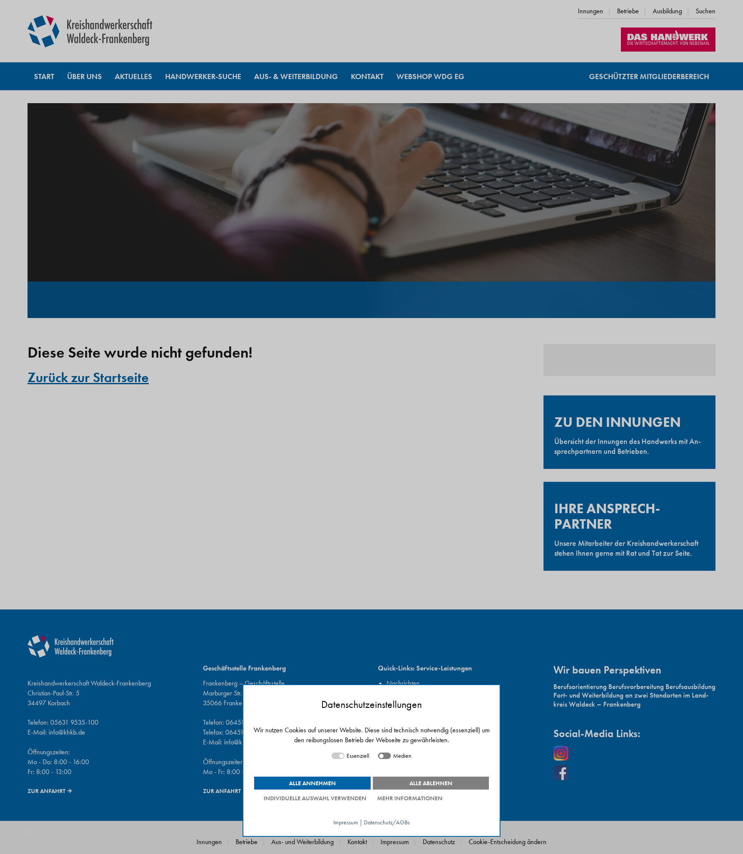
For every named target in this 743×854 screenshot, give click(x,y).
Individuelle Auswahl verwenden (315, 798)
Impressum (345, 822)
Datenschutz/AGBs (387, 822)
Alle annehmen (312, 783)
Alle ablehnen (430, 783)
